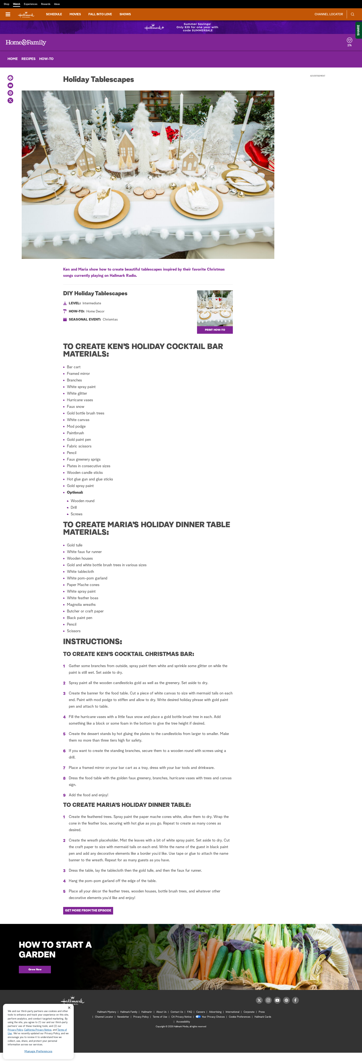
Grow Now (34, 969)
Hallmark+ (146, 1012)
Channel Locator (329, 14)
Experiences (30, 4)
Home (13, 59)
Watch (16, 4)
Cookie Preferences (239, 1017)
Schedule (54, 14)
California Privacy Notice (37, 1030)
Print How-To (215, 330)
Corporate (249, 1012)
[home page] (26, 14)
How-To (46, 59)
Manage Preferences (38, 1051)
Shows (125, 14)
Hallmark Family (128, 1012)
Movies (75, 14)
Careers (200, 1012)
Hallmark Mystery (106, 1012)
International (232, 1012)
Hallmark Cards (263, 1017)
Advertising (215, 1012)
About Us (161, 1012)
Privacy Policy (141, 1017)
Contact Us (177, 1012)
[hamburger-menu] (8, 14)
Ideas (57, 4)
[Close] (69, 1007)
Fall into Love (100, 14)
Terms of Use (160, 1017)
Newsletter (123, 1017)
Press (262, 1012)
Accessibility (183, 1022)
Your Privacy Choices (213, 1017)
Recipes (28, 59)
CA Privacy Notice (181, 1017)
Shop (6, 4)
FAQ (189, 1012)
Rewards (45, 4)
